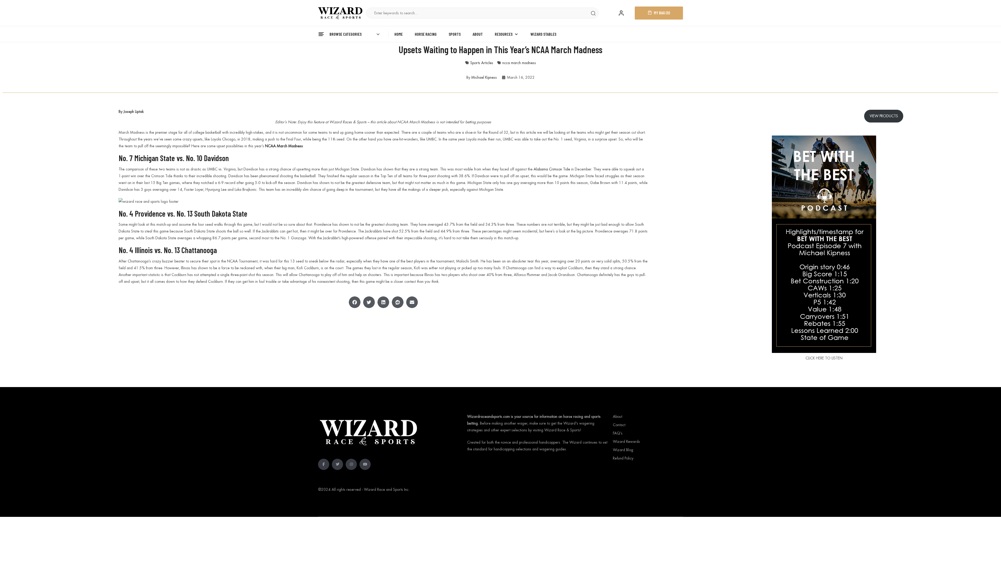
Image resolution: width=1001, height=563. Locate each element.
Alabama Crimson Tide (552, 169)
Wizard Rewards (626, 441)
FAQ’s (617, 433)
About (617, 416)
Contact (619, 425)
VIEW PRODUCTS (884, 116)
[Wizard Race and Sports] (340, 12)
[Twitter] (337, 464)
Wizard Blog (623, 450)
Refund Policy (623, 458)
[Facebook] (323, 464)
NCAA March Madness (284, 146)
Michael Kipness (484, 77)
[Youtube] (365, 464)
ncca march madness (519, 63)
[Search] (593, 13)
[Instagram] (351, 464)
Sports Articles (481, 63)
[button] (355, 302)
